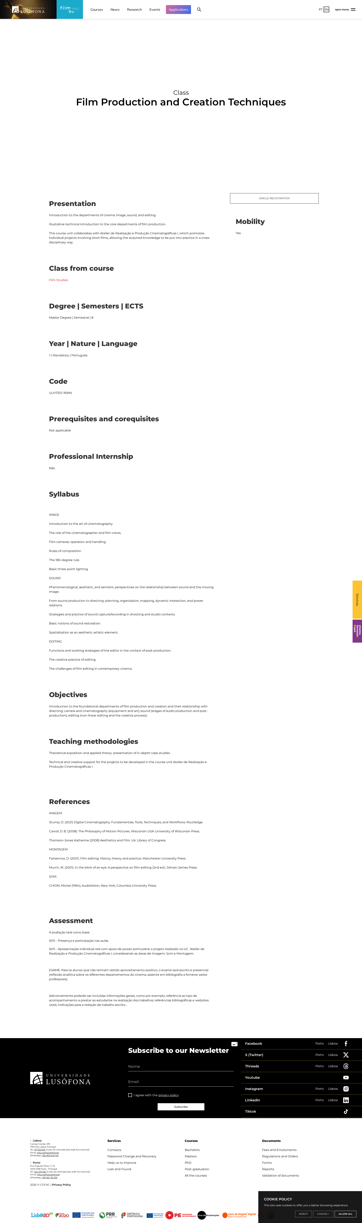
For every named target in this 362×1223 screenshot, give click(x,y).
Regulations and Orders (280, 1156)
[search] (199, 9)
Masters (191, 1156)
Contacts (114, 1150)
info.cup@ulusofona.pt (48, 1174)
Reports (268, 1169)
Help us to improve (121, 1163)
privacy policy (168, 1095)
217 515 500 (39, 1149)
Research (134, 9)
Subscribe (181, 1106)
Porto (319, 1043)
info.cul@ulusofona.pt (48, 1152)
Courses (96, 9)
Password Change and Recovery (131, 1156)
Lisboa (333, 1043)
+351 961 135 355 (49, 1177)
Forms (267, 1163)
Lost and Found (119, 1169)
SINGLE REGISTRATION (274, 198)
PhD (188, 1163)
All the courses (196, 1175)
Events (155, 9)
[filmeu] (70, 9)
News (115, 9)
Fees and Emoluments (279, 1150)
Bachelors (192, 1150)
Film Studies (58, 280)
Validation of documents (280, 1175)
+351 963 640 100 (50, 1155)
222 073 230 (40, 1171)
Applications (178, 9)
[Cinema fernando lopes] (357, 631)
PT (321, 9)
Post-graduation (197, 1169)
